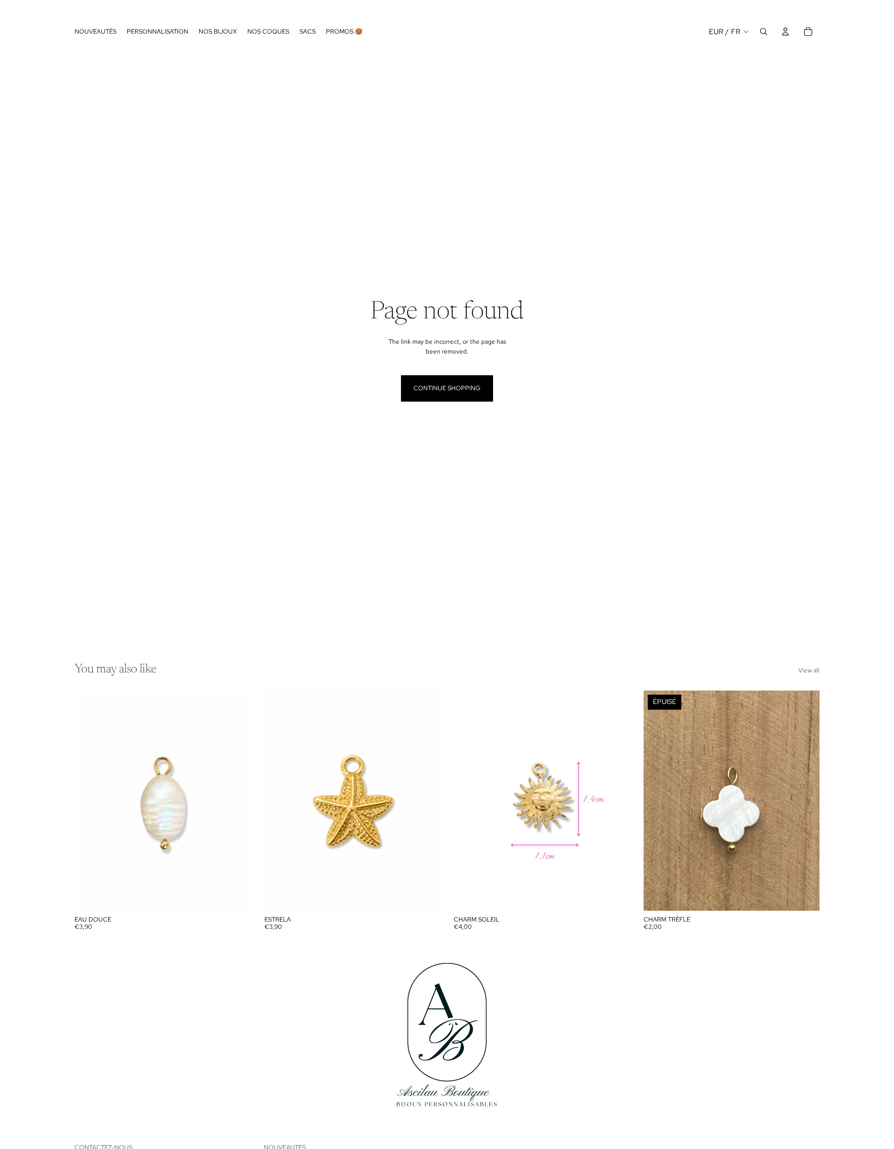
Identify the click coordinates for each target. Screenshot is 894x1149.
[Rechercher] (763, 31)
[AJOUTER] (235, 894)
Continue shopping (447, 388)
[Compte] (785, 31)
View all (809, 670)
